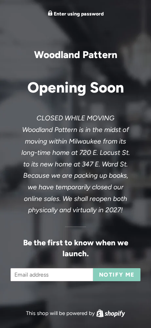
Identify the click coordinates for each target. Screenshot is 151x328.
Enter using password (78, 14)
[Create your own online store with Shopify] (110, 313)
